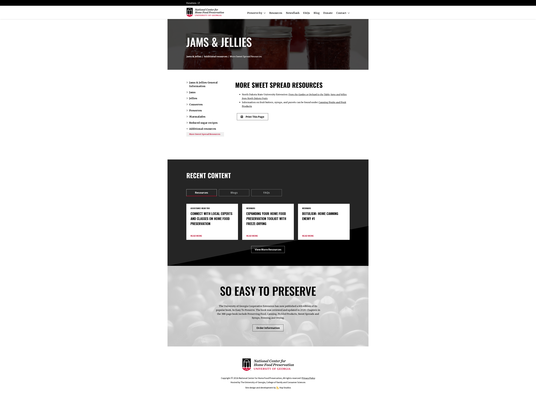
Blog (317, 13)
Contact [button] (341, 13)
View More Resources (268, 249)
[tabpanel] (268, 228)
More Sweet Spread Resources (204, 134)
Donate (327, 13)
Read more (196, 236)
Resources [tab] (201, 192)
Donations (191, 3)
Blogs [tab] (234, 192)
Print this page (253, 116)
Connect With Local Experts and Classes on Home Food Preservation (211, 218)
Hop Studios (285, 387)
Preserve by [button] (254, 13)
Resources (275, 13)
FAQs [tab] (266, 192)
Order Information (269, 328)
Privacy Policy (308, 378)
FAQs (306, 13)
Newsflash (293, 13)
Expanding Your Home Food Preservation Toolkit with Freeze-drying (266, 218)
